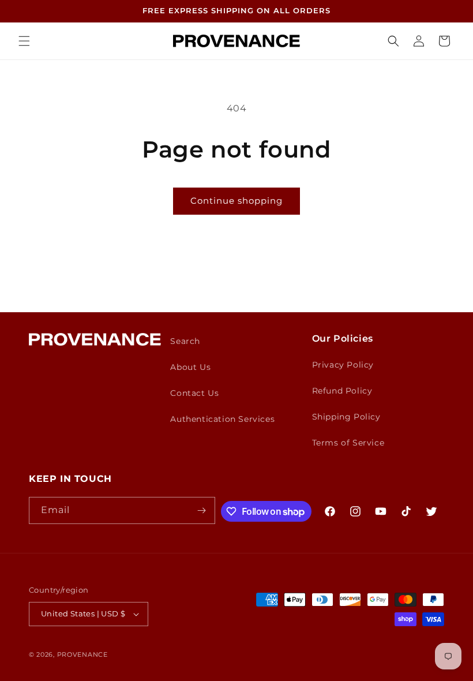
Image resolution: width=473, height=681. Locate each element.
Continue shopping (236, 200)
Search (185, 341)
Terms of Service (348, 442)
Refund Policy (342, 391)
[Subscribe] (202, 510)
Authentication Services (222, 419)
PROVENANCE (82, 654)
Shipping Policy (346, 416)
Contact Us (194, 393)
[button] (24, 41)
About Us (190, 367)
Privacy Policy (343, 365)
